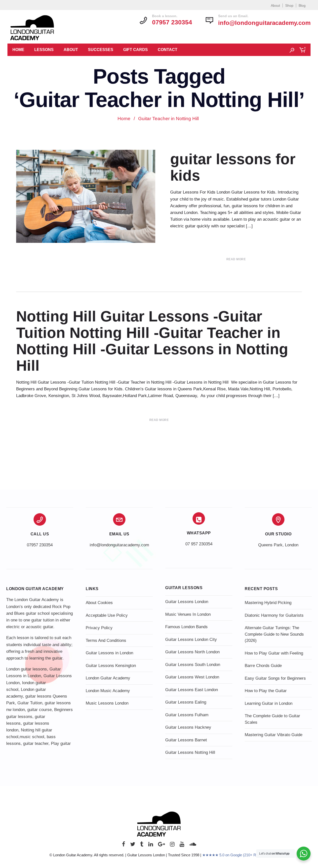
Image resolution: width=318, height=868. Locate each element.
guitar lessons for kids (232, 167)
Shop (289, 5)
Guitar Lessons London (186, 601)
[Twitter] (133, 845)
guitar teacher (35, 743)
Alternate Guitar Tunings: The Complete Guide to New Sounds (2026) (274, 634)
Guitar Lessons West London (192, 677)
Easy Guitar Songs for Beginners (275, 678)
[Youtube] (182, 845)
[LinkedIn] (151, 845)
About (275, 5)
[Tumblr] (142, 845)
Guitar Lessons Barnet (186, 740)
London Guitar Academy (108, 678)
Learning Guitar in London (268, 703)
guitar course (39, 709)
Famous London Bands (186, 626)
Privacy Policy (99, 627)
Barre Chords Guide (263, 665)
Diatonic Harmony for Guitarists (274, 615)
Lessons (44, 50)
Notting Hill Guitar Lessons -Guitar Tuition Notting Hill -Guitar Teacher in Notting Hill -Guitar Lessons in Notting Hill (152, 341)
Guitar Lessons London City (191, 639)
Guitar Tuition (29, 703)
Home (18, 50)
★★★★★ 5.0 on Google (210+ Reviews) (235, 855)
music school (32, 736)
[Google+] (161, 845)
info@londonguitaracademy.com (264, 22)
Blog (302, 5)
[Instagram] (172, 845)
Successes (100, 50)
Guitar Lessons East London (191, 689)
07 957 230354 (198, 544)
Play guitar (61, 743)
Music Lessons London (107, 703)
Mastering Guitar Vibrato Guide (273, 734)
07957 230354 (40, 545)
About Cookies (99, 602)
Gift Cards (135, 50)
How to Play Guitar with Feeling (274, 653)
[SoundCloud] (193, 845)
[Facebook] (123, 845)
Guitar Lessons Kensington (111, 665)
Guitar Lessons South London (192, 664)
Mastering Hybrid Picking (268, 602)
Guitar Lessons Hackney (188, 727)
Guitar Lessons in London (109, 653)
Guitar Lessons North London (192, 652)
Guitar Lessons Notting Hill (190, 752)
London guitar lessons (26, 669)
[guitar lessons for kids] (85, 196)
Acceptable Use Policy (107, 615)
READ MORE (236, 259)
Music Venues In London (188, 614)
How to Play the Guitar (266, 690)
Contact (167, 50)
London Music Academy (108, 690)
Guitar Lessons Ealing (185, 702)
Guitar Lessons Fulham (186, 715)
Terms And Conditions (106, 640)
